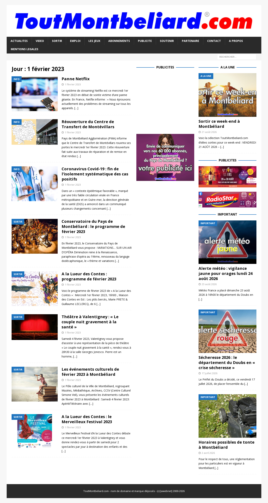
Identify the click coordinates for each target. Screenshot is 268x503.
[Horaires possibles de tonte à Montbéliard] (227, 416)
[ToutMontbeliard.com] (134, 34)
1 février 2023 (73, 84)
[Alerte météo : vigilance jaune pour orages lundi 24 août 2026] (227, 242)
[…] (76, 108)
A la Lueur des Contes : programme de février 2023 (89, 276)
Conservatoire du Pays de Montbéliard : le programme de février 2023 (93, 226)
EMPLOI (75, 41)
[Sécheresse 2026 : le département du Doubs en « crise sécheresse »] (227, 331)
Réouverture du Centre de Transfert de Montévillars (88, 124)
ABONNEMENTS (119, 41)
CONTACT (214, 41)
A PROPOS (236, 41)
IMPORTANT (227, 214)
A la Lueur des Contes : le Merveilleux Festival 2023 (87, 419)
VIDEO (40, 41)
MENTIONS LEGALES (24, 49)
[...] (222, 147)
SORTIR (57, 41)
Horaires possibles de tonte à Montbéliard (226, 444)
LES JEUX (94, 41)
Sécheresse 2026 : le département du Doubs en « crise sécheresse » (227, 362)
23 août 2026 (209, 284)
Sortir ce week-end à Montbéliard (219, 124)
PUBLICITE (145, 41)
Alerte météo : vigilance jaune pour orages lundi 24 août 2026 (226, 273)
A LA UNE (228, 67)
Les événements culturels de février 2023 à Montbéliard (90, 372)
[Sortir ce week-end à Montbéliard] (227, 95)
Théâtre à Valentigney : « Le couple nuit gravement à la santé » (90, 322)
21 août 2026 (209, 132)
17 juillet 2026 (209, 373)
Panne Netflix (76, 78)
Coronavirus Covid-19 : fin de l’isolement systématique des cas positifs (95, 174)
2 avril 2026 (208, 453)
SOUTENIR (167, 41)
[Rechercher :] (236, 56)
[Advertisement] (169, 100)
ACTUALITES (19, 41)
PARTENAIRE (190, 41)
